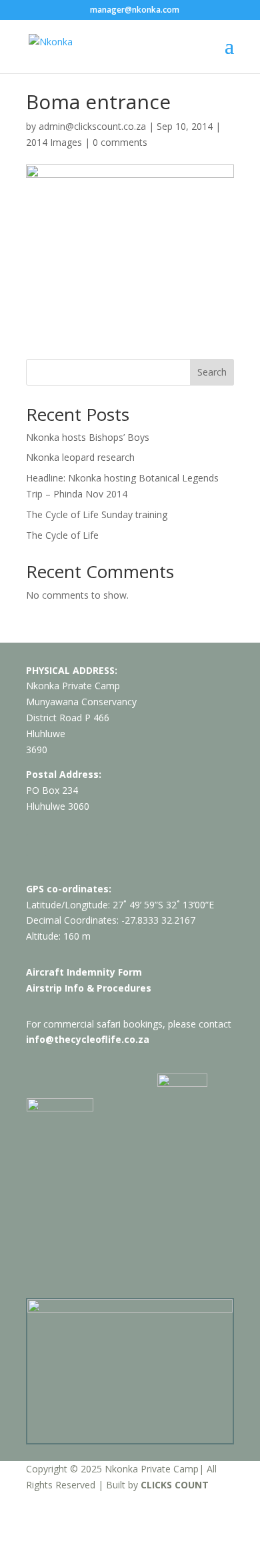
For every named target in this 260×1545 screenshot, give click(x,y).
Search (212, 372)
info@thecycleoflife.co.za (87, 1039)
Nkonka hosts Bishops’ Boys (87, 437)
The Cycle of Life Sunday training (96, 514)
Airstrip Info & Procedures (88, 988)
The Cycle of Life (62, 535)
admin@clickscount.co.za (92, 126)
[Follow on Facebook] (36, 845)
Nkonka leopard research (80, 457)
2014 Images (54, 142)
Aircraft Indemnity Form (84, 972)
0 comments (120, 142)
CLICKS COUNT (175, 1484)
